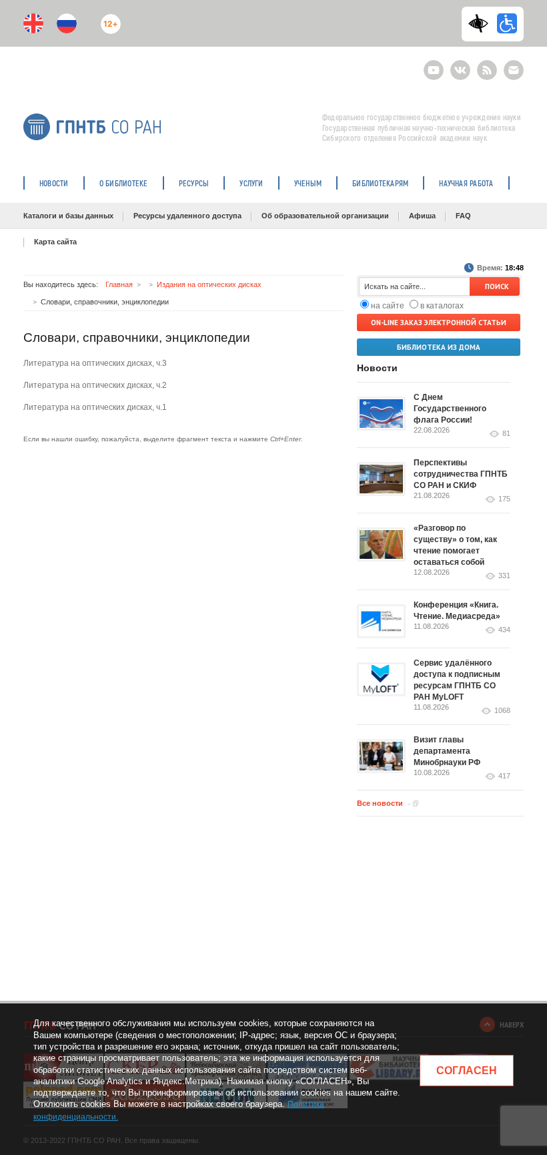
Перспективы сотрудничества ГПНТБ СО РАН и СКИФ (461, 474)
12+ (108, 18)
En (33, 23)
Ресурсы (194, 183)
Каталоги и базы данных (68, 216)
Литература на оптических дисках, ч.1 (95, 407)
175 (504, 499)
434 (504, 630)
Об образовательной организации (325, 216)
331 (504, 576)
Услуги (251, 183)
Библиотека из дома (438, 347)
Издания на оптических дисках (209, 284)
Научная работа (466, 183)
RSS (485, 64)
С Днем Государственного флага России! (450, 409)
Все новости (380, 803)
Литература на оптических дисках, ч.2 (95, 385)
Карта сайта (55, 242)
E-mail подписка (514, 70)
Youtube (434, 64)
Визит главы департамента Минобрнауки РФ (447, 751)
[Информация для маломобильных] (507, 23)
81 (506, 433)
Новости (54, 183)
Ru (67, 23)
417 (504, 776)
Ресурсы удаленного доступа (187, 216)
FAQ (463, 216)
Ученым (308, 183)
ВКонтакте (460, 64)
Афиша (422, 216)
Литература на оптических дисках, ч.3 (95, 363)
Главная (119, 284)
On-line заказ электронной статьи (438, 322)
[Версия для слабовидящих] (481, 23)
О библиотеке (123, 183)
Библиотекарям (380, 183)
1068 (502, 710)
